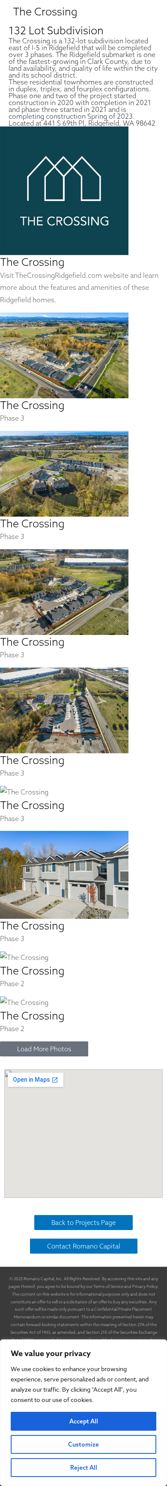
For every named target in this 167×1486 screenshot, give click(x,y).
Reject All (83, 1467)
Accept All (83, 1421)
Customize (83, 1444)
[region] (83, 1412)
